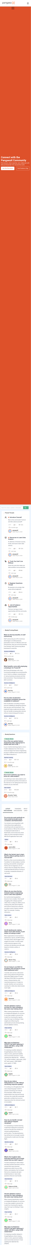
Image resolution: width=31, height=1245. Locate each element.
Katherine (11, 659)
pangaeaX (15, 530)
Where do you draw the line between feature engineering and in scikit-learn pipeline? (13, 892)
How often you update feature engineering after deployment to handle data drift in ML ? (14, 742)
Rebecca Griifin (13, 1186)
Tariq (10, 922)
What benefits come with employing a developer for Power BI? (15, 667)
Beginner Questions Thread (15, 584)
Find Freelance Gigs (22, 168)
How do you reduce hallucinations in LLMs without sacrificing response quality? (14, 1082)
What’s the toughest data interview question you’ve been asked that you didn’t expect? (14, 1158)
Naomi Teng (12, 959)
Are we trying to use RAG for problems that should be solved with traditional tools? (14, 968)
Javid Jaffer (12, 847)
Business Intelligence (9, 651)
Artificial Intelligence (10, 991)
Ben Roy (10, 690)
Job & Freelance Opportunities (14, 605)
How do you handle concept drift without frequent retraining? (13, 1121)
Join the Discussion (7, 168)
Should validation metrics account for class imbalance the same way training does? (13, 1007)
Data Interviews (8, 876)
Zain (10, 884)
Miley (10, 1035)
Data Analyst (7, 787)
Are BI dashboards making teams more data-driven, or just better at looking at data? (14, 931)
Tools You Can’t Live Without (15, 562)
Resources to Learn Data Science (17, 538)
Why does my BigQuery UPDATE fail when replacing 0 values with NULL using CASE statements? (13, 1045)
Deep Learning (8, 1027)
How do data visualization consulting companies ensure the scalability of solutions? (14, 699)
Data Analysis (8, 1066)
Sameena (11, 998)
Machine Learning (8, 757)
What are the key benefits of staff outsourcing (14, 635)
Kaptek (11, 1074)
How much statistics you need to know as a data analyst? (14, 775)
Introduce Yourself (16, 517)
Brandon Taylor (12, 795)
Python (6, 839)
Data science (8, 915)
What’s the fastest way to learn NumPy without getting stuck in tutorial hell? (14, 855)
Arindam (11, 1149)
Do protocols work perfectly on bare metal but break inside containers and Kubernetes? (14, 819)
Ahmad (10, 765)
